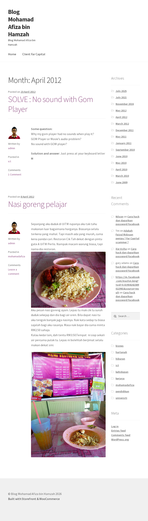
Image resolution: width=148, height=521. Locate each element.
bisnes (120, 346)
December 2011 (125, 130)
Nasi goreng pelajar (37, 204)
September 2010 (125, 149)
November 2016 (125, 104)
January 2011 (123, 143)
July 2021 (121, 97)
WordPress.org (120, 439)
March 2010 (122, 176)
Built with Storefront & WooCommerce (34, 499)
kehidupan (122, 372)
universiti (121, 398)
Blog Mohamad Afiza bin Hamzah (21, 23)
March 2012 (122, 123)
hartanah (121, 352)
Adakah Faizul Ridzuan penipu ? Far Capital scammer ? (127, 236)
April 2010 (121, 169)
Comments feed (120, 435)
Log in (115, 426)
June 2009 (121, 182)
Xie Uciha (121, 249)
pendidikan (122, 391)
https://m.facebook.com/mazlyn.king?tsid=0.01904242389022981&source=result (128, 284)
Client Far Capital (33, 54)
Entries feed (118, 430)
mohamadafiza (16, 256)
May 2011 (121, 136)
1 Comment (14, 174)
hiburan (120, 358)
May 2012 (121, 110)
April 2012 (121, 117)
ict (9, 161)
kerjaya (120, 378)
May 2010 (121, 163)
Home (12, 54)
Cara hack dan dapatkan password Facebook (127, 220)
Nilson (119, 216)
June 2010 (121, 156)
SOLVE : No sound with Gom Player (50, 104)
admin (11, 148)
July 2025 (121, 91)
